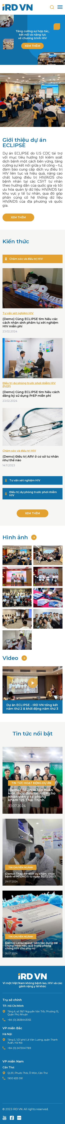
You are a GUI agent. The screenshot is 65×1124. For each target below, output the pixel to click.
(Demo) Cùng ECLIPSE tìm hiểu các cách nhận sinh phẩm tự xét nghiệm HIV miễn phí (30, 322)
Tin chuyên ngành (20, 867)
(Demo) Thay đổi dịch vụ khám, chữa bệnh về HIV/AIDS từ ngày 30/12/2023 (30, 875)
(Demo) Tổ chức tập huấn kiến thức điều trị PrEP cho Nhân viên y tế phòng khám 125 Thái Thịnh (31, 795)
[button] (33, 683)
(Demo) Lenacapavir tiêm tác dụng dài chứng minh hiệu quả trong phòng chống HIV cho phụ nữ (31, 945)
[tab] (32, 259)
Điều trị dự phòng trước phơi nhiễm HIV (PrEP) (29, 385)
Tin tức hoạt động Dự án (31, 783)
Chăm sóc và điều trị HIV (19, 450)
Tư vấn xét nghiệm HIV (18, 313)
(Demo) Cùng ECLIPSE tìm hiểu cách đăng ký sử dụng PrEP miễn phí (31, 394)
